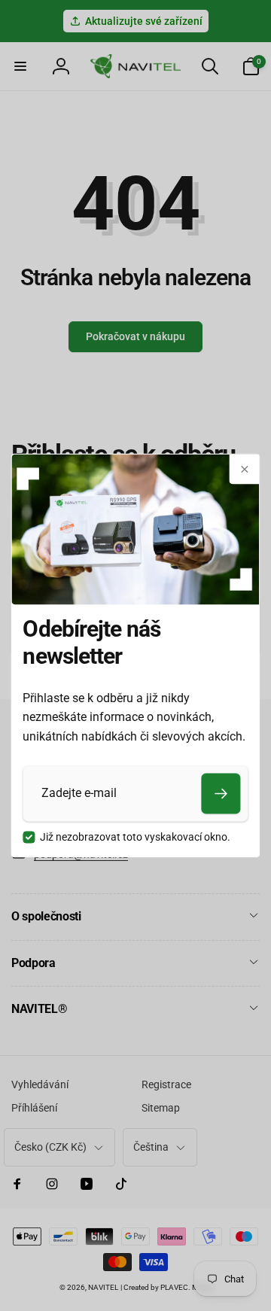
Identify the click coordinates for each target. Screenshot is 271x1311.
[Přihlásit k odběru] (221, 793)
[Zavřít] (245, 469)
